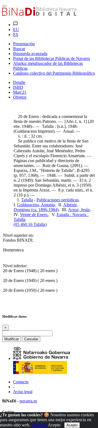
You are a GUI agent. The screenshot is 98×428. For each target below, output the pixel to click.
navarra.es (28, 401)
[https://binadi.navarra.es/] (39, 14)
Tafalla (27, 200)
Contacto (21, 382)
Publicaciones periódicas (57, 200)
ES (15, 34)
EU (16, 29)
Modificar (11, 339)
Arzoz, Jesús (79, 209)
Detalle (19, 82)
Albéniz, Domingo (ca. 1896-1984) (46, 207)
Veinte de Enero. (34, 214)
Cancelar (31, 339)
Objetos (19, 97)
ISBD (18, 87)
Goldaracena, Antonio (36, 204)
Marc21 (19, 92)
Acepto (54, 425)
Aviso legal (22, 391)
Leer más (39, 425)
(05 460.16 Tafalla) (30, 224)
